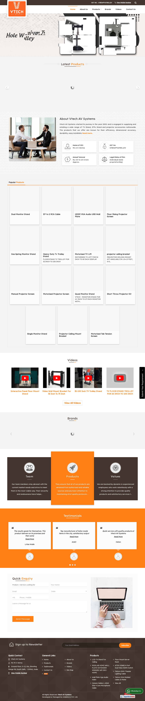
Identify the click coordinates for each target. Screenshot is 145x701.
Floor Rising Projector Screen (117, 215)
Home (72, 9)
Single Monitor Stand (37, 334)
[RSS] (46, 673)
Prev (7, 87)
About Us (84, 9)
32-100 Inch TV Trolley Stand (88, 391)
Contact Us (130, 9)
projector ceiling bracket (118, 254)
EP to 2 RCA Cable (51, 214)
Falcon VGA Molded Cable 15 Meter (122, 678)
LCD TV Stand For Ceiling (99, 661)
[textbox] (30, 584)
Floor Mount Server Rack (122, 661)
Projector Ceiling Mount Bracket (70, 335)
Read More (29, 537)
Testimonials (48, 667)
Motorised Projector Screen (56, 294)
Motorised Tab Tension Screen (101, 335)
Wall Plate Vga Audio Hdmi (100, 678)
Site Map (70, 670)
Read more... (87, 133)
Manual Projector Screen (22, 294)
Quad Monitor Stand (84, 294)
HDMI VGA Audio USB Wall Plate (87, 215)
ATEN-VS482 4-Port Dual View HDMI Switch (124, 666)
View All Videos (72, 402)
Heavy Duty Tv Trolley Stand (53, 255)
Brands (108, 9)
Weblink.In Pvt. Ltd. (70, 697)
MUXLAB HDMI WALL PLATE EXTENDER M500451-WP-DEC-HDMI (100, 669)
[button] (124, 2)
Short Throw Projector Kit (119, 294)
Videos (118, 9)
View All (118, 683)
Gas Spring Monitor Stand (23, 254)
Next (138, 87)
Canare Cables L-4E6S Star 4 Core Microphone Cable (101, 685)
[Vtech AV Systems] (17, 8)
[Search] (135, 2)
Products (96, 9)
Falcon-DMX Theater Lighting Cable (123, 672)
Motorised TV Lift (83, 254)
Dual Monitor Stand (20, 214)
